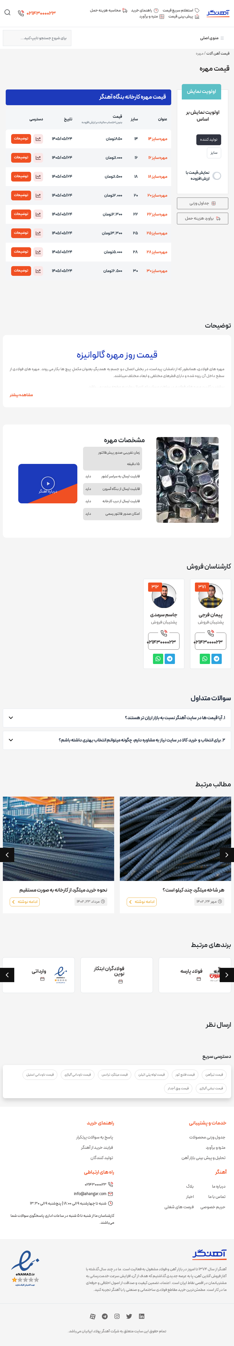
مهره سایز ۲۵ (157, 233)
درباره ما (218, 1186)
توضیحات (21, 138)
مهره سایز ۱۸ (157, 177)
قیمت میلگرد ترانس (115, 1074)
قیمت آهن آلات (217, 54)
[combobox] (37, 38)
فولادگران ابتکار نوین (109, 971)
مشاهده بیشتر (21, 395)
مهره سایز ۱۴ (157, 139)
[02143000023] (21, 13)
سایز (214, 153)
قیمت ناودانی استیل (40, 1074)
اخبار (190, 1197)
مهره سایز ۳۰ (157, 271)
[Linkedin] (141, 1316)
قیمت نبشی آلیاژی (211, 1088)
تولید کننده (208, 140)
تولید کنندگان (101, 1158)
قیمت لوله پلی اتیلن (151, 1074)
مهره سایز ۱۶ (157, 158)
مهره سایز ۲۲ (157, 215)
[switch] (202, 176)
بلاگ (190, 1186)
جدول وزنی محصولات (207, 1137)
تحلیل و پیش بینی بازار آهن (203, 1158)
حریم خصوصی (212, 1207)
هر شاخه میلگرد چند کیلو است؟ (193, 890)
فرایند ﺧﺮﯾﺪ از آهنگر (97, 1147)
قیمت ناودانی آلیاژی (77, 1074)
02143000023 (41, 13)
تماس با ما (216, 1197)
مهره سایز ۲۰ (157, 196)
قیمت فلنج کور (185, 1074)
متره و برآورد (215, 1147)
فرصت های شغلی (179, 1207)
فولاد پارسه (191, 971)
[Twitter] (129, 1316)
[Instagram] (117, 1316)
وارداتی (39, 971)
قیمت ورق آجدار (178, 1088)
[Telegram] (104, 1316)
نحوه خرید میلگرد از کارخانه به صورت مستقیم (63, 890)
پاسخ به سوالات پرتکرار (94, 1137)
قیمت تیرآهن (214, 1074)
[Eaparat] (92, 1316)
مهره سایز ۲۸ (157, 252)
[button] (38, 139)
